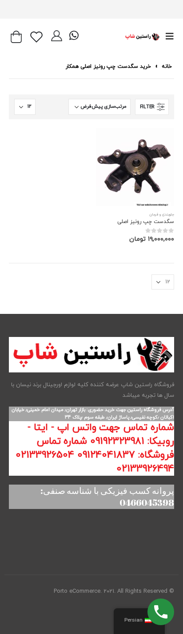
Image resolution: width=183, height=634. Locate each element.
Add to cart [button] (111, 143)
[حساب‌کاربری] (56, 37)
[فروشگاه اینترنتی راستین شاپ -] (142, 36)
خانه (167, 66)
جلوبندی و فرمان (161, 214)
